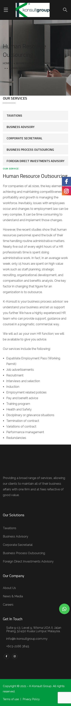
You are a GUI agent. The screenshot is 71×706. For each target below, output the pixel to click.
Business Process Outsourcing (36, 63)
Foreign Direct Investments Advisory (35, 161)
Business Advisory (20, 127)
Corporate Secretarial (24, 138)
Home (6, 63)
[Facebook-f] (6, 656)
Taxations (14, 115)
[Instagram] (14, 656)
